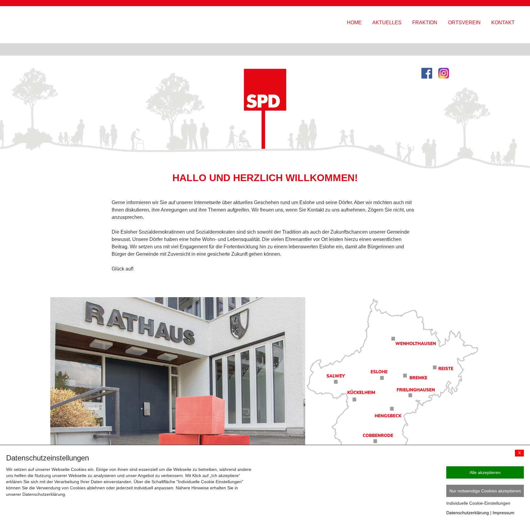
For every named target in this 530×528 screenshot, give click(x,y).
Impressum (503, 512)
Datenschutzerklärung (467, 512)
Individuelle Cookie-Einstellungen (478, 503)
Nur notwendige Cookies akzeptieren (485, 490)
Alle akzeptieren (485, 472)
